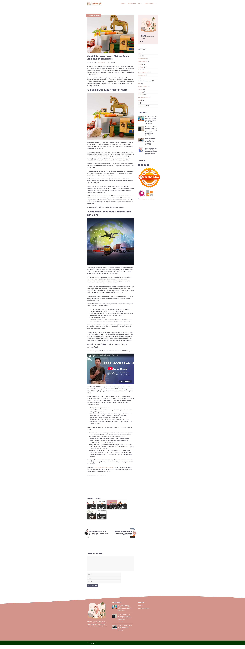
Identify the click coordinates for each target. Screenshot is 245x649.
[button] (156, 4)
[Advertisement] (110, 487)
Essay (139, 69)
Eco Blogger (141, 67)
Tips (139, 103)
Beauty (139, 56)
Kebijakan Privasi (149, 3)
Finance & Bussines (94, 15)
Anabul (139, 53)
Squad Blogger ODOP (143, 97)
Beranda (123, 3)
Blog (139, 3)
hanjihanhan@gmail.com (143, 608)
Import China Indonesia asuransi (104, 467)
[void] (140, 41)
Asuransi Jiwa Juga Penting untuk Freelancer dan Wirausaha (125, 627)
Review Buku (141, 94)
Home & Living (141, 75)
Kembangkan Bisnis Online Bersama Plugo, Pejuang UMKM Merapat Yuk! (99, 533)
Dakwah (140, 64)
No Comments (101, 62)
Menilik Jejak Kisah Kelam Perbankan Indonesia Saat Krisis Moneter (123, 533)
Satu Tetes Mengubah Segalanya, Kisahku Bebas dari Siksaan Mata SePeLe (124, 607)
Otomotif (140, 89)
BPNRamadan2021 (142, 61)
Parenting (140, 92)
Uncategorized (141, 106)
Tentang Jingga (132, 3)
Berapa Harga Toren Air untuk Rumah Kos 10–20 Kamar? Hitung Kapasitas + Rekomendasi (151, 130)
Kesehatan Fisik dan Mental (144, 81)
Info (139, 78)
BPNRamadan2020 (142, 58)
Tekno (139, 100)
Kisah (139, 83)
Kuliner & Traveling (142, 86)
